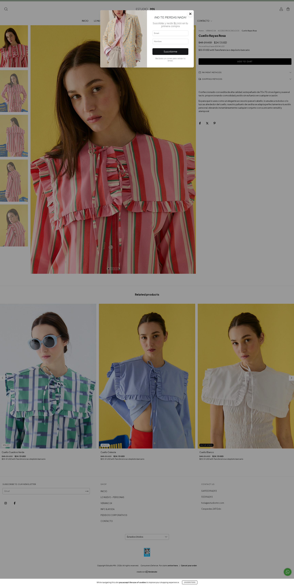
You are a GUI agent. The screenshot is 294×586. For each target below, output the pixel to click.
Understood (189, 582)
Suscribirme (170, 51)
